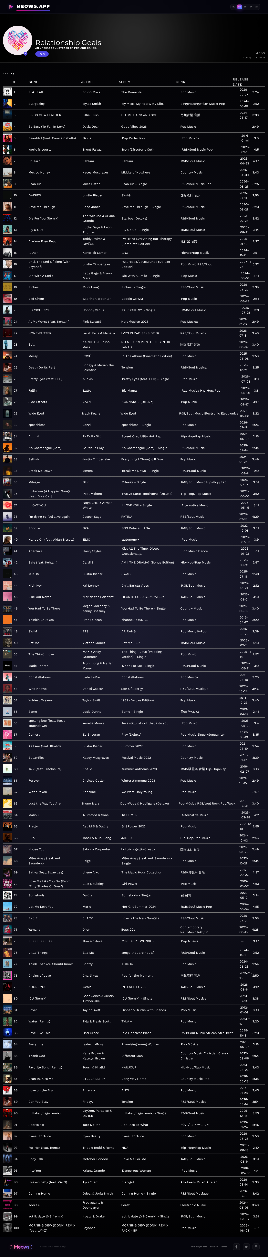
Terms (224, 1246)
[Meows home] (21, 1247)
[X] (246, 1246)
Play (42, 54)
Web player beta (199, 1246)
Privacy (214, 1246)
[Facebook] (236, 1246)
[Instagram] (256, 1246)
